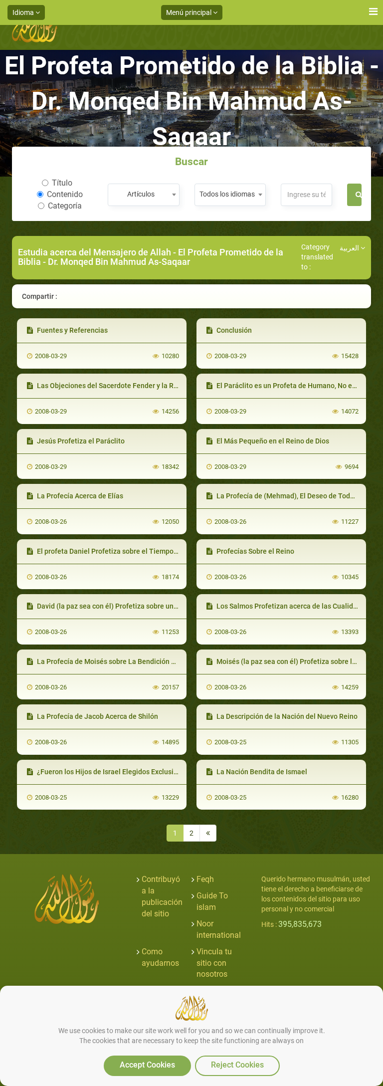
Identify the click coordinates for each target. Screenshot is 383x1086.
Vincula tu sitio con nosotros (214, 963)
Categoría (65, 206)
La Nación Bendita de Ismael (261, 772)
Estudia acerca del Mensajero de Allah (94, 252)
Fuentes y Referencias (71, 330)
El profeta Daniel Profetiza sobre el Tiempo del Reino (120, 551)
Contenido (65, 194)
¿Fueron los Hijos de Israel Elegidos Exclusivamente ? (120, 772)
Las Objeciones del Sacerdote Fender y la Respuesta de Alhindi (135, 386)
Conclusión (233, 330)
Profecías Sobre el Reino (254, 551)
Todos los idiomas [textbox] (227, 194)
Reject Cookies (237, 1065)
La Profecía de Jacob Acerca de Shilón (96, 716)
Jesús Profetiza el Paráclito (80, 441)
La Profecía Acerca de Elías (79, 496)
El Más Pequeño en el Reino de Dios (272, 441)
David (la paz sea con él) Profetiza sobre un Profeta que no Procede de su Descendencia (175, 606)
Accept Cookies (147, 1065)
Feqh (205, 879)
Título (62, 183)
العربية (350, 248)
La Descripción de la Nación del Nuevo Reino (286, 716)
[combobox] (143, 195)
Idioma (23, 12)
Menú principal (189, 12)
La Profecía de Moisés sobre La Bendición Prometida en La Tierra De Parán (155, 661)
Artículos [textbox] (141, 194)
